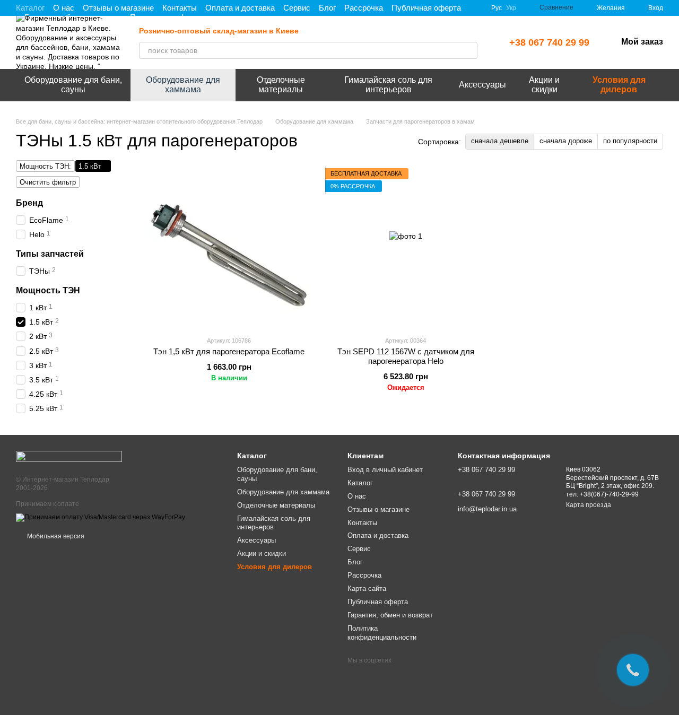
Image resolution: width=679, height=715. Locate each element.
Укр (511, 8)
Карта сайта (366, 588)
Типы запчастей (50, 253)
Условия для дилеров (619, 84)
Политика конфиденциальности (381, 632)
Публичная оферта (426, 7)
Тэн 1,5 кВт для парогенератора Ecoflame (228, 351)
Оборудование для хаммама (183, 84)
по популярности (630, 141)
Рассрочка (363, 7)
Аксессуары (482, 84)
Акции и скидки (544, 84)
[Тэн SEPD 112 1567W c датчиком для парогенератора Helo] (405, 247)
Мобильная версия (54, 536)
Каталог (30, 7)
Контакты (179, 7)
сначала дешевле (499, 141)
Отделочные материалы (281, 84)
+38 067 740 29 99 (549, 42)
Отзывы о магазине (118, 7)
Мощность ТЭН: (45, 166)
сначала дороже (565, 141)
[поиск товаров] (468, 50)
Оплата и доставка (240, 7)
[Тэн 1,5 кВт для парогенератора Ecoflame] (229, 247)
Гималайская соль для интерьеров (388, 84)
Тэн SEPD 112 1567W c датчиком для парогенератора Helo (405, 356)
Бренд (29, 202)
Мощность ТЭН (48, 290)
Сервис (296, 7)
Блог (327, 7)
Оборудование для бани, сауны (73, 84)
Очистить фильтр (48, 182)
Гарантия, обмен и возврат (390, 615)
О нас (63, 7)
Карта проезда (588, 505)
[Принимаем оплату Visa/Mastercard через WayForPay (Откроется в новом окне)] (100, 517)
